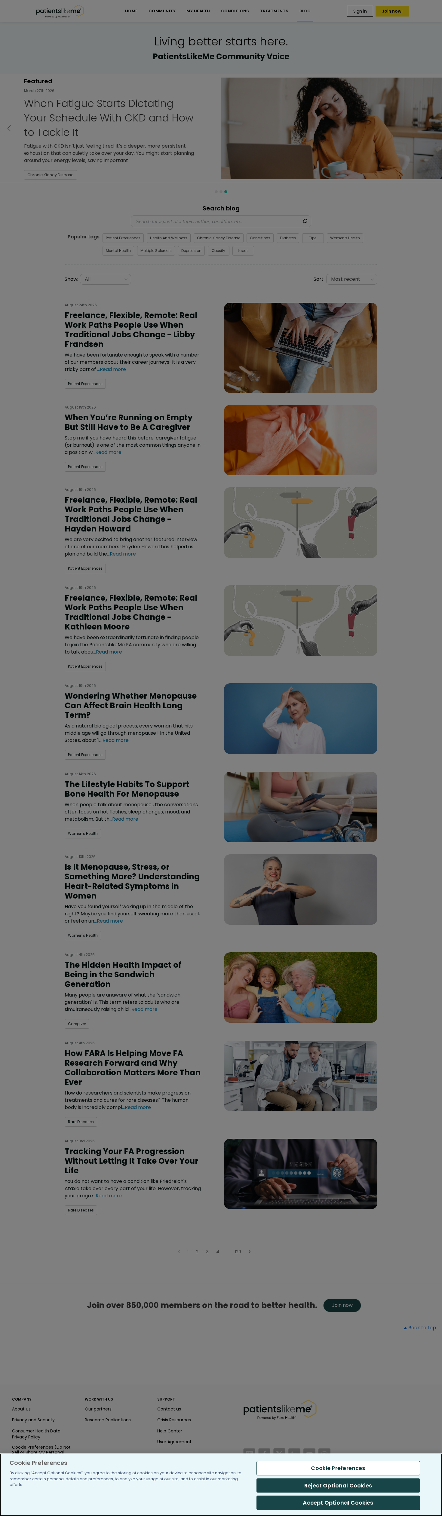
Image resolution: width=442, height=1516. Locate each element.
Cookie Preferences (338, 1468)
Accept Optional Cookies (338, 1502)
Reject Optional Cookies (338, 1485)
